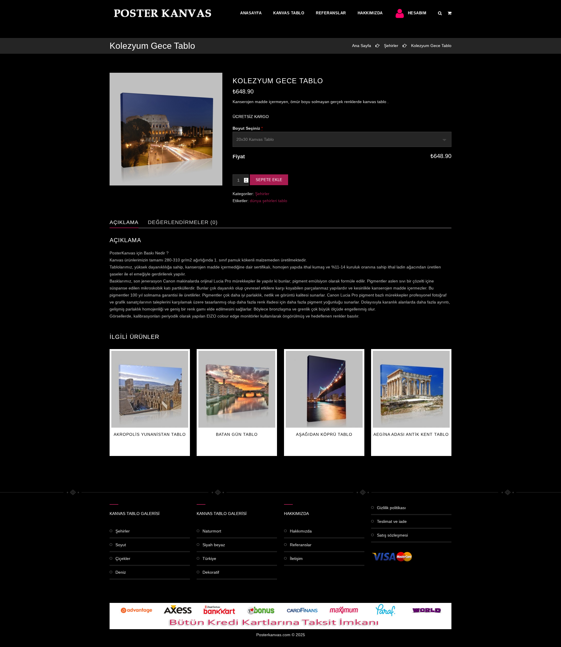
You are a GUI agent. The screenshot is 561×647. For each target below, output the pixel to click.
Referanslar (331, 13)
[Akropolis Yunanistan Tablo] (150, 389)
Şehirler (391, 45)
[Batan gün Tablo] (237, 389)
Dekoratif (210, 572)
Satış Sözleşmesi (392, 535)
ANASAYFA (251, 13)
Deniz (120, 572)
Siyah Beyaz (213, 544)
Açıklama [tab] (124, 222)
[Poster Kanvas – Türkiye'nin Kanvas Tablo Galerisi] (161, 13)
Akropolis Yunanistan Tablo (150, 434)
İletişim (296, 558)
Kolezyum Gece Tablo (431, 45)
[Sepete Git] (449, 13)
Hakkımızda (370, 13)
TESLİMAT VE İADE (392, 521)
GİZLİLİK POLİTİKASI (391, 507)
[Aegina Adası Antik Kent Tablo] (411, 389)
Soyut (120, 544)
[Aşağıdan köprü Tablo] (324, 389)
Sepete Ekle (269, 180)
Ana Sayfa (361, 45)
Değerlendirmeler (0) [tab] (183, 222)
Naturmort (211, 531)
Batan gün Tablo (237, 434)
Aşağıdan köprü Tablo (324, 434)
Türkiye (209, 558)
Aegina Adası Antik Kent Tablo (411, 434)
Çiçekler (122, 558)
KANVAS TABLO (288, 13)
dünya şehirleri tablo (268, 200)
